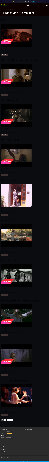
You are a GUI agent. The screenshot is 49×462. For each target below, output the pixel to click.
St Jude (5, 340)
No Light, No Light (4, 433)
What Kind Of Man (11, 140)
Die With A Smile (3, 446)
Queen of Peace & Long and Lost (20, 60)
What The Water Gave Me (15, 380)
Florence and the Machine (9, 52)
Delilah (5, 20)
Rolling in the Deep (4, 431)
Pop (3, 50)
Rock (3, 411)
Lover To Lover (9, 220)
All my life (2, 448)
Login (47, 5)
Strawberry (3, 451)
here (33, 1)
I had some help (3, 444)
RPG (3, 49)
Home (2, 9)
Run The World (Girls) (4, 438)
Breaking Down (10, 180)
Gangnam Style (3, 437)
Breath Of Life (9, 260)
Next (12, 419)
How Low (2, 435)
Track (5, 50)
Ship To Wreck (9, 100)
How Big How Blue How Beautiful (20, 300)
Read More (4, 55)
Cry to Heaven (3, 449)
